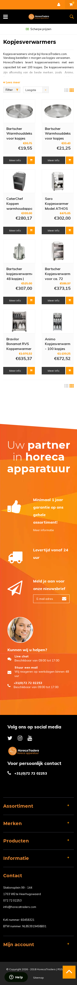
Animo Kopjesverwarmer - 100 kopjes (58, 344)
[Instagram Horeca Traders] (20, 738)
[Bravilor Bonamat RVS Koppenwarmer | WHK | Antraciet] (19, 321)
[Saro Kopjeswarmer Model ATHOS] (58, 181)
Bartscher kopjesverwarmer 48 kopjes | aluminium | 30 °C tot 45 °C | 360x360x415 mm (19, 273)
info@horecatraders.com (19, 907)
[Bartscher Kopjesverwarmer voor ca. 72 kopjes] (58, 251)
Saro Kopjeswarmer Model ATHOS (56, 203)
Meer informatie (43, 530)
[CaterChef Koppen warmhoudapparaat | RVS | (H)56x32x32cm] (19, 181)
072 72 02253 (12, 900)
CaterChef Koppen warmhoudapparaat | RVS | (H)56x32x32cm (19, 203)
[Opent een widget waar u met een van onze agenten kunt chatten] (16, 977)
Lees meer (12, 82)
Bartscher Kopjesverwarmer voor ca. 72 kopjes (58, 273)
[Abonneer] (64, 598)
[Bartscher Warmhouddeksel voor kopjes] (19, 111)
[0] (71, 4)
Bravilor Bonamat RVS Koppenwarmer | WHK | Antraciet (18, 344)
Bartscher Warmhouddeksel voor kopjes (19, 133)
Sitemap (38, 977)
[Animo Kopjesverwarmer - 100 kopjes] (58, 321)
